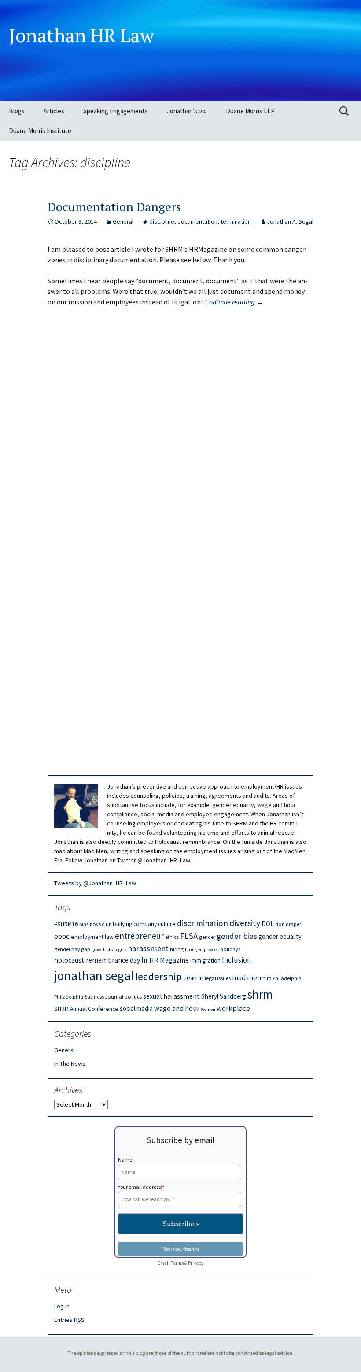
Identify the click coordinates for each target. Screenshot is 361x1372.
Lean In (193, 978)
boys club (100, 924)
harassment (148, 948)
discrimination (202, 923)
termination (236, 221)
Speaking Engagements (115, 111)
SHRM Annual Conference (86, 1009)
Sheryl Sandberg (223, 996)
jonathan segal (94, 975)
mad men (246, 977)
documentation (197, 221)
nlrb (266, 978)
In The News (69, 1064)
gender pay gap (72, 949)
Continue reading (234, 301)
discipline (161, 221)
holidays (230, 949)
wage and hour (176, 1008)
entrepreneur (139, 935)
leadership (158, 976)
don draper (288, 924)
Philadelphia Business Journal (88, 996)
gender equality (280, 936)
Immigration (205, 960)
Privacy (195, 1263)
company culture (154, 924)
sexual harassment (171, 996)
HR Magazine (169, 960)
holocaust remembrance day (97, 960)
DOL (268, 923)
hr (144, 960)
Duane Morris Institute (40, 131)
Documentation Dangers (114, 207)
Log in (62, 1306)
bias (83, 924)
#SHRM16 (66, 924)
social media (136, 1008)
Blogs (17, 111)
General (123, 221)
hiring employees (202, 949)
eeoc (62, 936)
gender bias (237, 936)
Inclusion (236, 960)
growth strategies (109, 949)
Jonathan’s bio (187, 111)
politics (133, 996)
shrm (260, 994)
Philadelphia (287, 978)
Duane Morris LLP (250, 111)
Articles (54, 111)
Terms (177, 1263)
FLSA (189, 935)
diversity (244, 923)
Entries (69, 1320)
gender (207, 937)
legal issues (218, 978)
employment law (92, 937)
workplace (233, 1008)
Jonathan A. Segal (290, 221)
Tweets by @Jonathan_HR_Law (95, 883)
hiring (177, 949)
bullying (122, 924)
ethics (172, 937)
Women (208, 1009)
